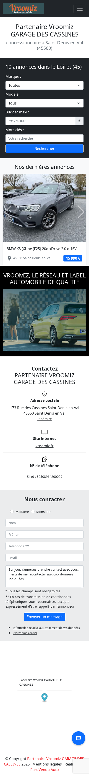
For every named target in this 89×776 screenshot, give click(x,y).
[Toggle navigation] (79, 8)
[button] (8, 211)
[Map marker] (45, 698)
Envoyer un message (45, 616)
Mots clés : (14, 129)
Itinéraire (44, 419)
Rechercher (45, 148)
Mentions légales (47, 764)
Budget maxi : (17, 112)
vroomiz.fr (45, 445)
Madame (22, 511)
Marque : (13, 76)
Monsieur (43, 511)
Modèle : (12, 94)
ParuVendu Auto (44, 769)
